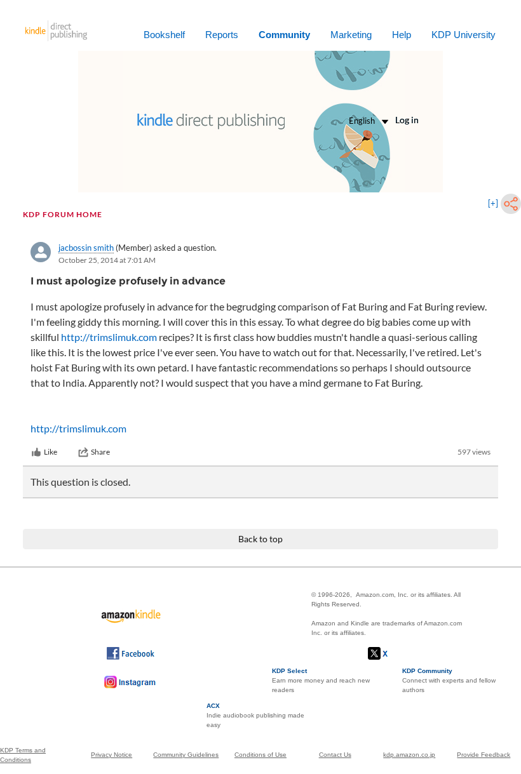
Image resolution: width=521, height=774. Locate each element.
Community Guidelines (186, 754)
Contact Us (335, 754)
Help (401, 34)
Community (284, 34)
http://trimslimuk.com (109, 337)
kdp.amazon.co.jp (409, 754)
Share (100, 452)
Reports (221, 34)
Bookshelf (164, 34)
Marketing (351, 34)
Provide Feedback (483, 754)
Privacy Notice (111, 754)
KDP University (463, 34)
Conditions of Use (260, 754)
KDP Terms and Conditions (23, 755)
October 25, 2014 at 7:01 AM (107, 260)
